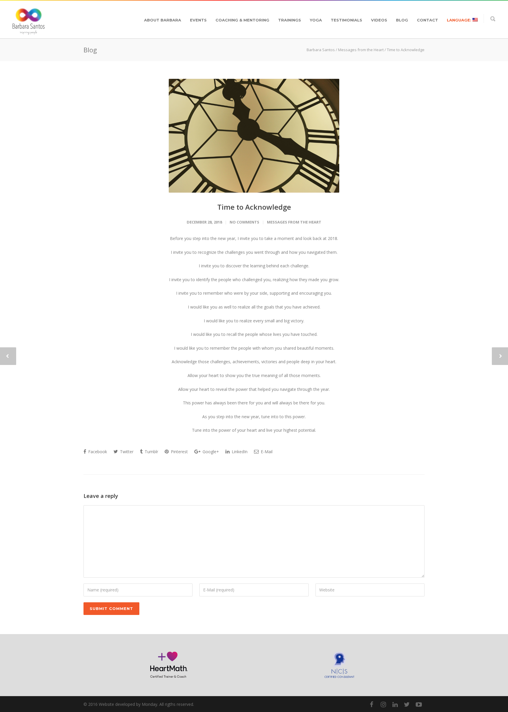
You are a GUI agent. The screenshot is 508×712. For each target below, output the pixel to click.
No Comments (244, 222)
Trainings (289, 20)
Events (198, 20)
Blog (402, 20)
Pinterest (179, 451)
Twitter (126, 451)
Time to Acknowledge (254, 207)
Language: (459, 20)
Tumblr (150, 451)
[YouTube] (419, 704)
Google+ (210, 451)
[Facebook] (371, 704)
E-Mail (266, 451)
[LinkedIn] (395, 704)
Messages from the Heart (361, 49)
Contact (427, 20)
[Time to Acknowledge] (254, 136)
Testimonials (346, 20)
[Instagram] (383, 704)
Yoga (316, 20)
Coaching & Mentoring (242, 20)
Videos (379, 20)
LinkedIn (239, 451)
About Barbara (162, 20)
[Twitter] (407, 704)
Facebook (97, 451)
